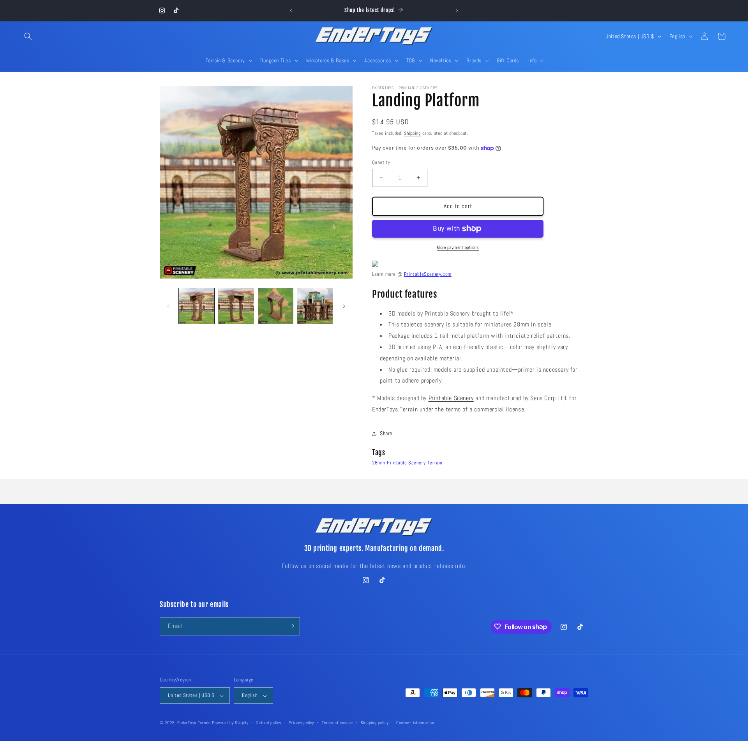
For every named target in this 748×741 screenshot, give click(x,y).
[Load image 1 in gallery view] (196, 306)
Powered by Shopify (230, 723)
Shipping (412, 133)
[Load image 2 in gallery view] (236, 306)
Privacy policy (301, 722)
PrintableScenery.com (428, 274)
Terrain (435, 462)
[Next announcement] (457, 10)
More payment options (458, 247)
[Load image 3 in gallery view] (275, 306)
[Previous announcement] (291, 10)
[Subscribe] (291, 626)
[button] (28, 36)
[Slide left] (168, 306)
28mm (378, 462)
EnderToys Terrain (194, 723)
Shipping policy (375, 722)
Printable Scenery (451, 398)
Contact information (415, 722)
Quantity (381, 162)
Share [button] (386, 433)
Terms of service (337, 722)
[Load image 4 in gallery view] (315, 306)
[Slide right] (344, 306)
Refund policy (268, 722)
